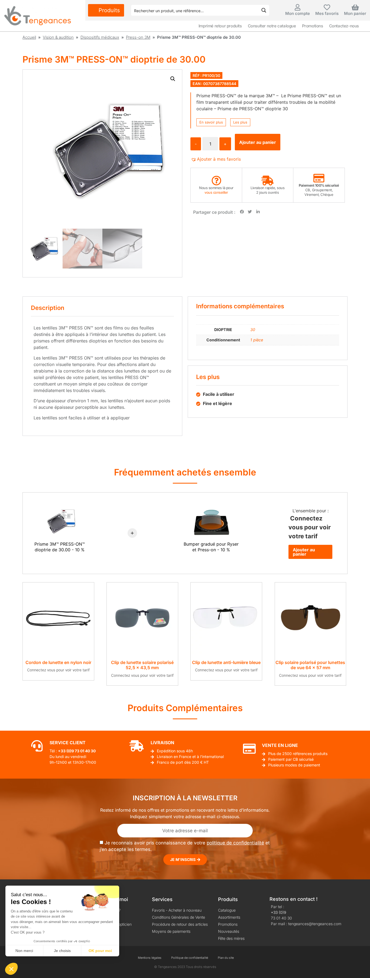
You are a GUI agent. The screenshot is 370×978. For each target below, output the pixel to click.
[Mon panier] (355, 7)
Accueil (29, 37)
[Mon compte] (297, 7)
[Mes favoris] (327, 7)
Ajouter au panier (257, 142)
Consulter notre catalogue (272, 25)
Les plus (240, 122)
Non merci (24, 950)
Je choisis (62, 950)
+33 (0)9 (278, 912)
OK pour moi (100, 950)
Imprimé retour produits (220, 25)
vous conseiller (216, 192)
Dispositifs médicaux (99, 37)
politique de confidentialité (235, 843)
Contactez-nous (344, 25)
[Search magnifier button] (263, 10)
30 (252, 329)
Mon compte (297, 13)
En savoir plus (211, 122)
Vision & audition (58, 37)
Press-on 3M (138, 37)
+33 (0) (65, 751)
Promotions (312, 25)
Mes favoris (327, 13)
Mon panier (355, 13)
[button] (173, 79)
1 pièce (256, 340)
